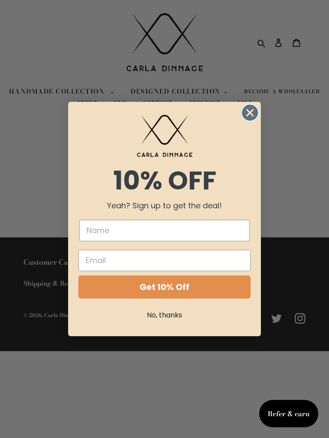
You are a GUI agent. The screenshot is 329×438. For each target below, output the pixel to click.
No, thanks (164, 315)
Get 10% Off (164, 287)
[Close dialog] (249, 112)
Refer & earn (289, 413)
